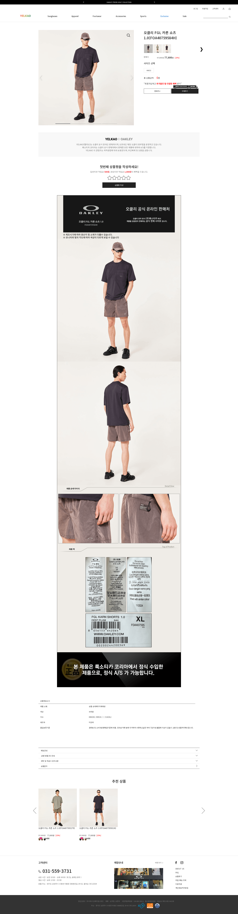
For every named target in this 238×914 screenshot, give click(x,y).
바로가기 (158, 862)
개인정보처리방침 (181, 888)
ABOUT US (179, 868)
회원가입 (205, 8)
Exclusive (164, 16)
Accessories (121, 16)
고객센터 (215, 8)
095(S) (149, 70)
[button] (83, 2)
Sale (184, 16)
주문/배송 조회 (180, 880)
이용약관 (178, 884)
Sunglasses (52, 16)
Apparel (75, 16)
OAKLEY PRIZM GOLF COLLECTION (119, 2)
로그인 (195, 8)
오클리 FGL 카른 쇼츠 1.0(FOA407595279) (56, 828)
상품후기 (178, 876)
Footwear (97, 16)
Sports (143, 16)
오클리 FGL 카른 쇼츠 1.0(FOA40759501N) (97, 828)
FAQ (177, 872)
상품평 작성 (119, 185)
